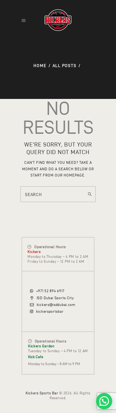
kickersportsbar (49, 311)
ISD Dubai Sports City (55, 298)
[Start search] (90, 194)
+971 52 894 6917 (50, 291)
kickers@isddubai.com (56, 305)
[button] (104, 401)
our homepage (69, 175)
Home (39, 65)
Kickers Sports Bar (42, 393)
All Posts (65, 65)
